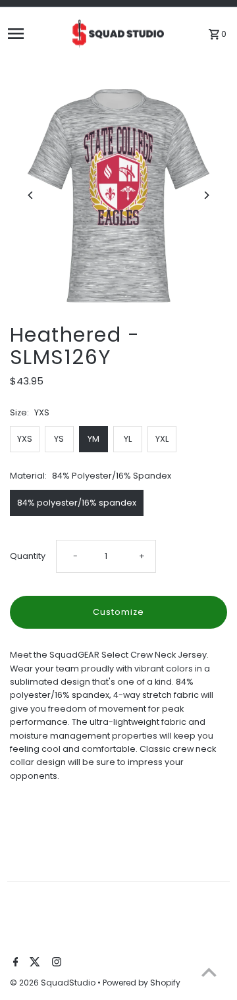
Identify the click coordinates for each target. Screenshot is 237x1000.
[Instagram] (55, 963)
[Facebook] (14, 963)
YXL (162, 438)
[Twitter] (33, 963)
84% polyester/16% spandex (76, 502)
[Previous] (31, 195)
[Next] (206, 195)
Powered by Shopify (141, 982)
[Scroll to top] (209, 972)
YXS (24, 438)
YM (93, 438)
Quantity (27, 556)
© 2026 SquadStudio (53, 982)
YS (59, 438)
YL (128, 438)
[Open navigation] (34, 33)
